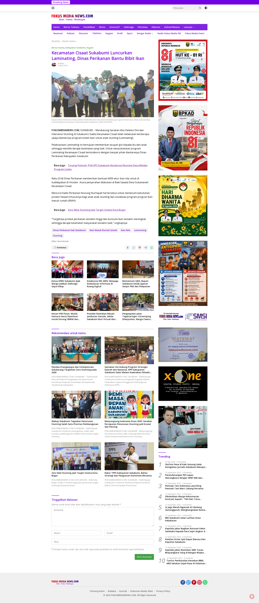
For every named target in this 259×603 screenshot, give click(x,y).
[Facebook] (182, 582)
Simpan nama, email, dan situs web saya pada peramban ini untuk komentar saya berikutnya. (99, 549)
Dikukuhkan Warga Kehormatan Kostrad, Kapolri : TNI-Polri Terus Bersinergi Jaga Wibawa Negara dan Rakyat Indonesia (184, 498)
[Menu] (54, 7)
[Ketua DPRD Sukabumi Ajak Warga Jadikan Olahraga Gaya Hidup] (67, 269)
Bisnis (102, 27)
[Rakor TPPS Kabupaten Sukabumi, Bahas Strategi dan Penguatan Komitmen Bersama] (129, 456)
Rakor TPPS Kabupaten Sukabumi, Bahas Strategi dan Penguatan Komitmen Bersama (128, 474)
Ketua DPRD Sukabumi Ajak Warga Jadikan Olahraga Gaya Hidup (66, 284)
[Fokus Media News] (72, 17)
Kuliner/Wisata (172, 27)
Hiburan (156, 27)
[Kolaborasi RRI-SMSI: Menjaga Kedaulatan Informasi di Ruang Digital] (103, 269)
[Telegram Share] (145, 247)
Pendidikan (89, 27)
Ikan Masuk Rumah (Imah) (103, 230)
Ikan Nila (125, 230)
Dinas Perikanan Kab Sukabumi (69, 230)
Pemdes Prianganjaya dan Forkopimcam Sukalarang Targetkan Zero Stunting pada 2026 (74, 370)
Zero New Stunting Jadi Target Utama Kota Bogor (75, 474)
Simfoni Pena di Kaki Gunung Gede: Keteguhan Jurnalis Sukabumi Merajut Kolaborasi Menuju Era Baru (185, 465)
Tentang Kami (97, 591)
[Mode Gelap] (205, 7)
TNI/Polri (96, 33)
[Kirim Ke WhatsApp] (151, 247)
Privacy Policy (163, 591)
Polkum (71, 33)
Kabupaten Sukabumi (75, 47)
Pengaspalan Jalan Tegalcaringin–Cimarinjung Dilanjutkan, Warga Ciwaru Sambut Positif (136, 316)
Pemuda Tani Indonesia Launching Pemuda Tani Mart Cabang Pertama (184, 487)
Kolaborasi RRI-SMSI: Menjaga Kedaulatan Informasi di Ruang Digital (102, 284)
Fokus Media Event (194, 33)
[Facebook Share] (127, 247)
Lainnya (188, 27)
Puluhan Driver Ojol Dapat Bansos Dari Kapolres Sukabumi (185, 540)
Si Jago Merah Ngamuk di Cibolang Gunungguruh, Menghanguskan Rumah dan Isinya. (186, 508)
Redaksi (61, 63)
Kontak (123, 591)
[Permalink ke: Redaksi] (54, 64)
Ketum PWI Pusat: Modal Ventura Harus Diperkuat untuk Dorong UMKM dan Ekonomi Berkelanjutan (65, 316)
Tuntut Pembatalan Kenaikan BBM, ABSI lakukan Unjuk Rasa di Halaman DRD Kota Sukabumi (186, 562)
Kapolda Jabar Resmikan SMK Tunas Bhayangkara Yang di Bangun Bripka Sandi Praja (184, 551)
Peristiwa (142, 27)
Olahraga (129, 27)
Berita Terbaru (71, 27)
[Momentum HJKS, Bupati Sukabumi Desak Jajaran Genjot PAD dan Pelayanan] (138, 269)
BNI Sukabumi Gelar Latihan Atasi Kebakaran (183, 519)
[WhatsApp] (205, 582)
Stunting (57, 235)
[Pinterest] (194, 582)
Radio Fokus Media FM (169, 33)
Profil (120, 33)
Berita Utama (58, 47)
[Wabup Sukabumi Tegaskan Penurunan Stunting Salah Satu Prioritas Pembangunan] (76, 404)
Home (56, 27)
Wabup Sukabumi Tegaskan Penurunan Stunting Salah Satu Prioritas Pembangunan (75, 422)
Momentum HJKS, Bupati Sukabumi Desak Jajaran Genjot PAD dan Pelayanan (136, 284)
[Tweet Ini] (133, 247)
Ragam (109, 33)
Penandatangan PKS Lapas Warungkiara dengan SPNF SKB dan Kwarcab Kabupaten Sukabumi (183, 476)
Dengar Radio (144, 33)
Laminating (140, 230)
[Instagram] (199, 582)
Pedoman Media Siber (141, 591)
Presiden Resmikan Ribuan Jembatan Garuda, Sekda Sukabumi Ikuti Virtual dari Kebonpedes (101, 316)
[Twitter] (188, 582)
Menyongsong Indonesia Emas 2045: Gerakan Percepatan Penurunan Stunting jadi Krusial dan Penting (128, 424)
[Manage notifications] (252, 596)
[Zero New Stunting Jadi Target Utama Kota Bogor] (76, 456)
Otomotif (114, 27)
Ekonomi (83, 33)
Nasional (58, 33)
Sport (130, 33)
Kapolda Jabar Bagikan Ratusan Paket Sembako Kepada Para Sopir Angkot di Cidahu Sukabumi (185, 530)
